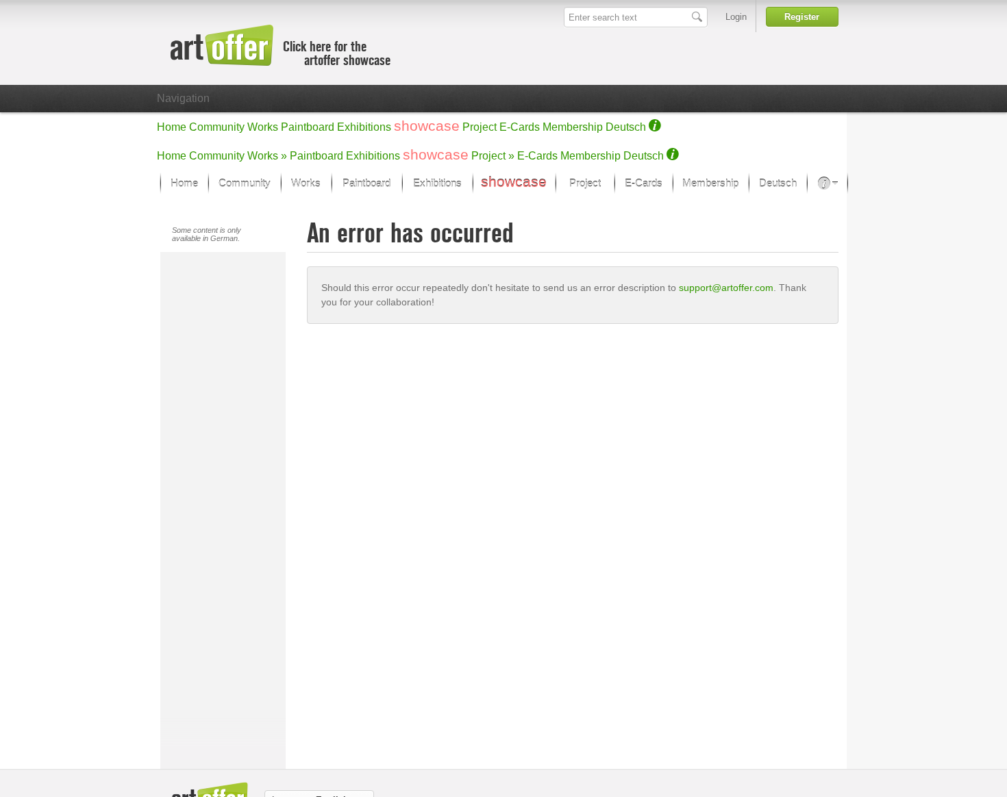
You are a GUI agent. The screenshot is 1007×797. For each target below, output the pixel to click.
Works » (267, 156)
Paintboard (307, 127)
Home (171, 127)
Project (479, 127)
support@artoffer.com (726, 287)
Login (736, 17)
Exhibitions (364, 127)
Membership (573, 127)
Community (217, 127)
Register (801, 17)
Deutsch (626, 127)
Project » (492, 156)
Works (262, 127)
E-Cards (519, 127)
